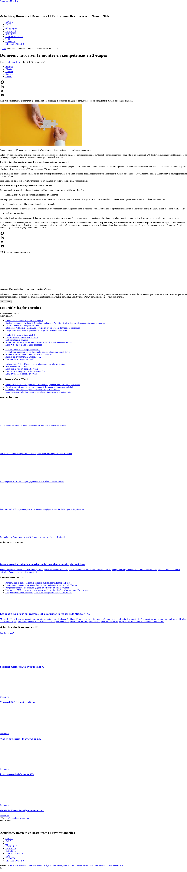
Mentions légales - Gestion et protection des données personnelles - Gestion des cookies (74, 865)
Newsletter (31, 865)
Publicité (22, 865)
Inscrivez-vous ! (7, 633)
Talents (8, 76)
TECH (8, 39)
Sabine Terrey (15, 62)
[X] (93, 91)
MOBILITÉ (10, 31)
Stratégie (9, 74)
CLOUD (9, 22)
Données (9, 71)
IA (6, 27)
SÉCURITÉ (10, 34)
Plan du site (118, 865)
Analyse (9, 66)
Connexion (13, 818)
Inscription (24, 818)
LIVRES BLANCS (14, 36)
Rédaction (14, 865)
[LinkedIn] (93, 86)
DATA (8, 24)
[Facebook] (93, 82)
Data (4, 48)
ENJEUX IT (11, 29)
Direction (9, 69)
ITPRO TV (10, 41)
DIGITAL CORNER (14, 44)
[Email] (93, 95)
